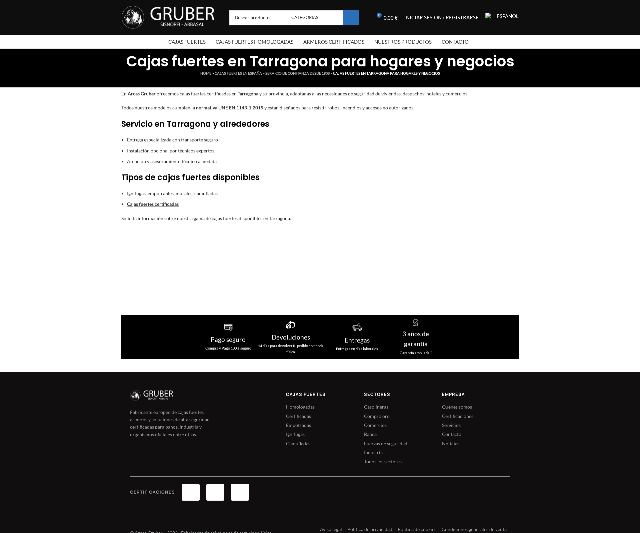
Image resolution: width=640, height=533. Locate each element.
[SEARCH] (351, 17)
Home (205, 73)
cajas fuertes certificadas (205, 93)
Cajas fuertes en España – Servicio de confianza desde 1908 (272, 73)
